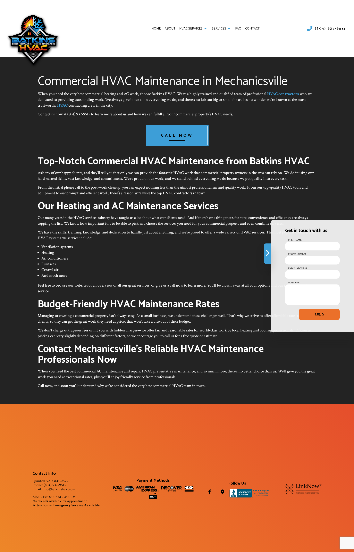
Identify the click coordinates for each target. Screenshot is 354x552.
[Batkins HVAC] (33, 40)
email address (297, 268)
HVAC (62, 105)
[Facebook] (210, 493)
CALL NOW (177, 135)
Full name (295, 239)
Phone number (297, 254)
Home (156, 28)
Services (219, 28)
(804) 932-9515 (330, 28)
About (170, 28)
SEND (319, 314)
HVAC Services (191, 28)
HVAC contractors (283, 94)
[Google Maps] (222, 493)
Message (293, 282)
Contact (252, 28)
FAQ (238, 28)
